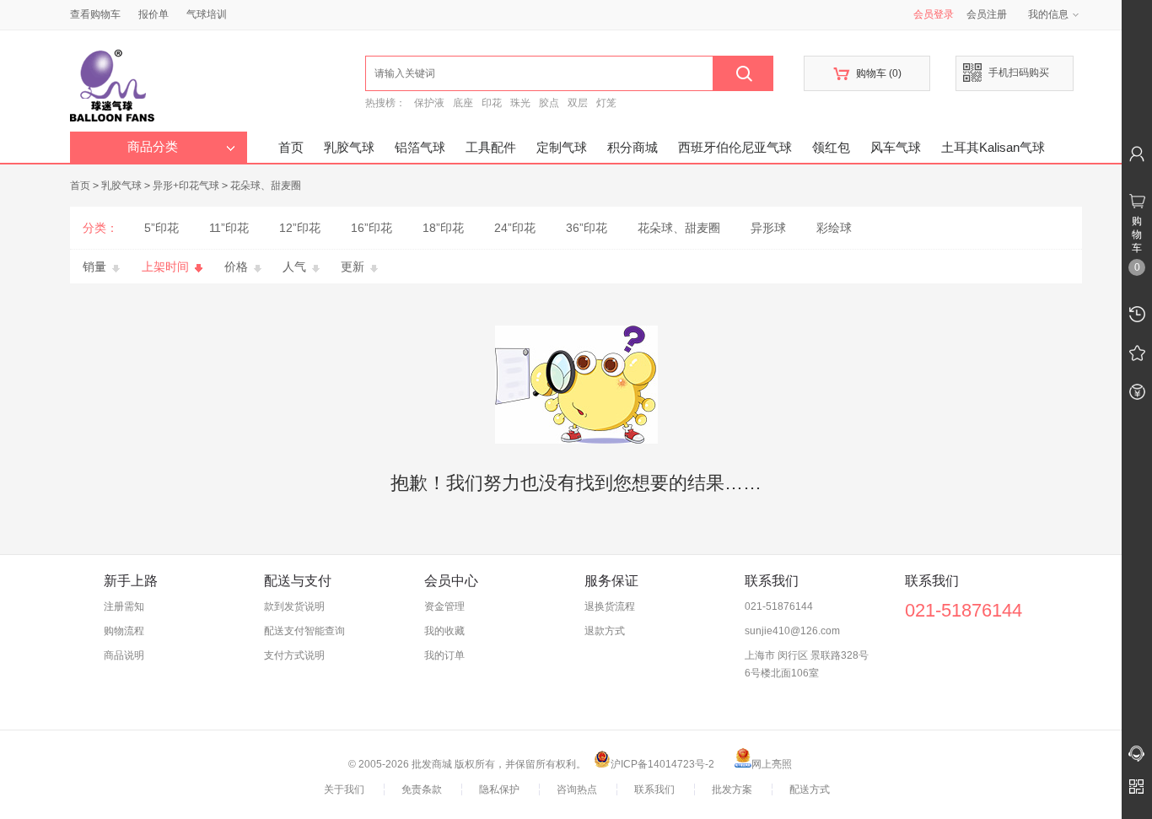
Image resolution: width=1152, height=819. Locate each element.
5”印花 (161, 227)
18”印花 (443, 227)
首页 (291, 147)
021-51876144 (779, 606)
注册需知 (124, 606)
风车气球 (895, 147)
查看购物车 (95, 14)
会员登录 (933, 14)
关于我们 (344, 789)
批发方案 (732, 789)
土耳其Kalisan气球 (993, 147)
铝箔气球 (420, 147)
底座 (463, 103)
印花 (492, 103)
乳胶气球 (349, 147)
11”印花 (229, 227)
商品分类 (152, 147)
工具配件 (491, 147)
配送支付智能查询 (304, 631)
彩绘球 (834, 227)
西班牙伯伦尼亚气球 (735, 147)
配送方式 (809, 789)
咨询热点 (577, 789)
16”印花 (371, 227)
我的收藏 (444, 631)
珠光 (520, 103)
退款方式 (604, 631)
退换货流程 (609, 606)
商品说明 (124, 655)
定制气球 (561, 147)
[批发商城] (217, 81)
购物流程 (124, 631)
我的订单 (444, 655)
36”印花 (586, 227)
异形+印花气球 (186, 185)
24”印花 (515, 227)
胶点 (549, 103)
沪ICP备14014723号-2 (662, 764)
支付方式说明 (294, 655)
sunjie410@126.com (792, 631)
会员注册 (986, 14)
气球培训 (206, 14)
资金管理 (444, 606)
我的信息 (1048, 14)
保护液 (429, 103)
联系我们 (654, 789)
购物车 (867, 74)
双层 (578, 103)
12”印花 (299, 227)
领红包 (831, 147)
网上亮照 (771, 764)
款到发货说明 (294, 606)
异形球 (768, 227)
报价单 (153, 14)
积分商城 (632, 147)
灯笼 (606, 103)
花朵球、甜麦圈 (265, 185)
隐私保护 (499, 789)
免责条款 (421, 789)
